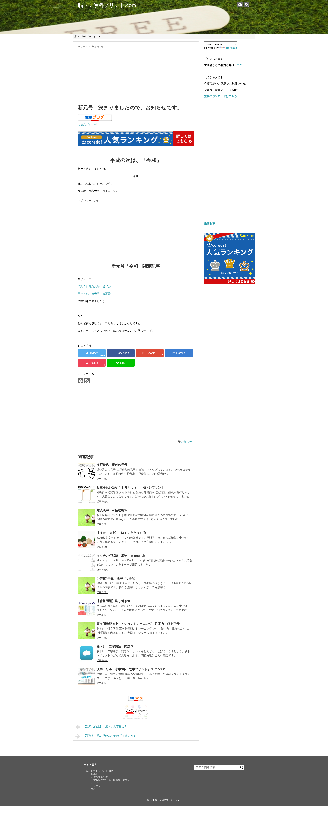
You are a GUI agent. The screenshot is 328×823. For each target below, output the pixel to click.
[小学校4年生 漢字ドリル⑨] (86, 585)
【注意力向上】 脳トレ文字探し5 (104, 726)
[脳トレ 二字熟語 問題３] (86, 653)
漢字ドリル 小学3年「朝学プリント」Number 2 (131, 669)
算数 (93, 789)
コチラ (241, 65)
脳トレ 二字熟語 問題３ (115, 646)
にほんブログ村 (87, 124)
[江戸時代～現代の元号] (86, 471)
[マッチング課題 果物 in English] (86, 562)
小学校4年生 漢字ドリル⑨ (116, 578)
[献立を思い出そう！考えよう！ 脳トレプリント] (86, 494)
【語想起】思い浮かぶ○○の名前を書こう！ (109, 735)
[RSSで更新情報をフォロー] (246, 4)
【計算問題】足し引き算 (113, 601)
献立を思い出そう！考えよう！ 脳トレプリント (130, 487)
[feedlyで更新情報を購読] (240, 4)
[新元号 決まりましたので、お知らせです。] (179, 353)
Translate (231, 47)
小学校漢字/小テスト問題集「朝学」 (110, 780)
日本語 (94, 773)
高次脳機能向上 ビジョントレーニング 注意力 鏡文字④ (138, 623)
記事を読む (102, 478)
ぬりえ (94, 783)
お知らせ (186, 441)
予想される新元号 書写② (94, 293)
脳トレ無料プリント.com (107, 5)
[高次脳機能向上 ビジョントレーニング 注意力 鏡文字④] (86, 630)
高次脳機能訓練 (99, 777)
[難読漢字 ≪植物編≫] (86, 517)
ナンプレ (96, 786)
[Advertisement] (136, 75)
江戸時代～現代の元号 (112, 464)
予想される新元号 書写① (94, 286)
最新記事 (209, 223)
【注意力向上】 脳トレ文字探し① (121, 533)
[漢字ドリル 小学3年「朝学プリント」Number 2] (86, 676)
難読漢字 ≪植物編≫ (112, 510)
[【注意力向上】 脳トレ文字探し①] (86, 539)
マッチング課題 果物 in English (121, 555)
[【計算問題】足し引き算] (86, 608)
